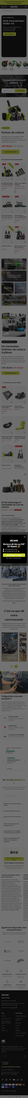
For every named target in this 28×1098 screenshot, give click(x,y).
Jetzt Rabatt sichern (14, 555)
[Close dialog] (25, 537)
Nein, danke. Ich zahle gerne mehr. (14, 558)
